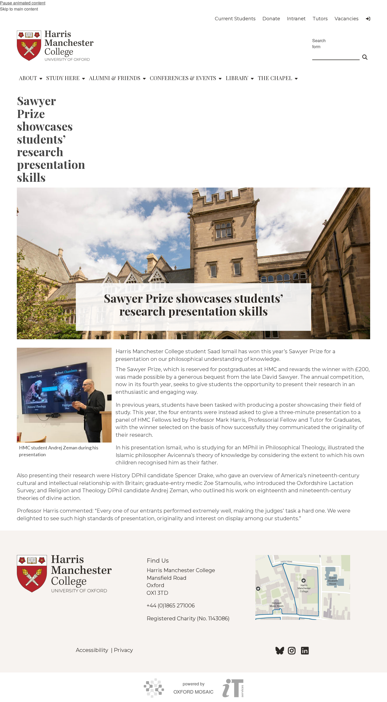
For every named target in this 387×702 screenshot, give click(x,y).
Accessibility (93, 650)
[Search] (365, 55)
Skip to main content (19, 9)
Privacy (123, 650)
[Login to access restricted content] (368, 19)
